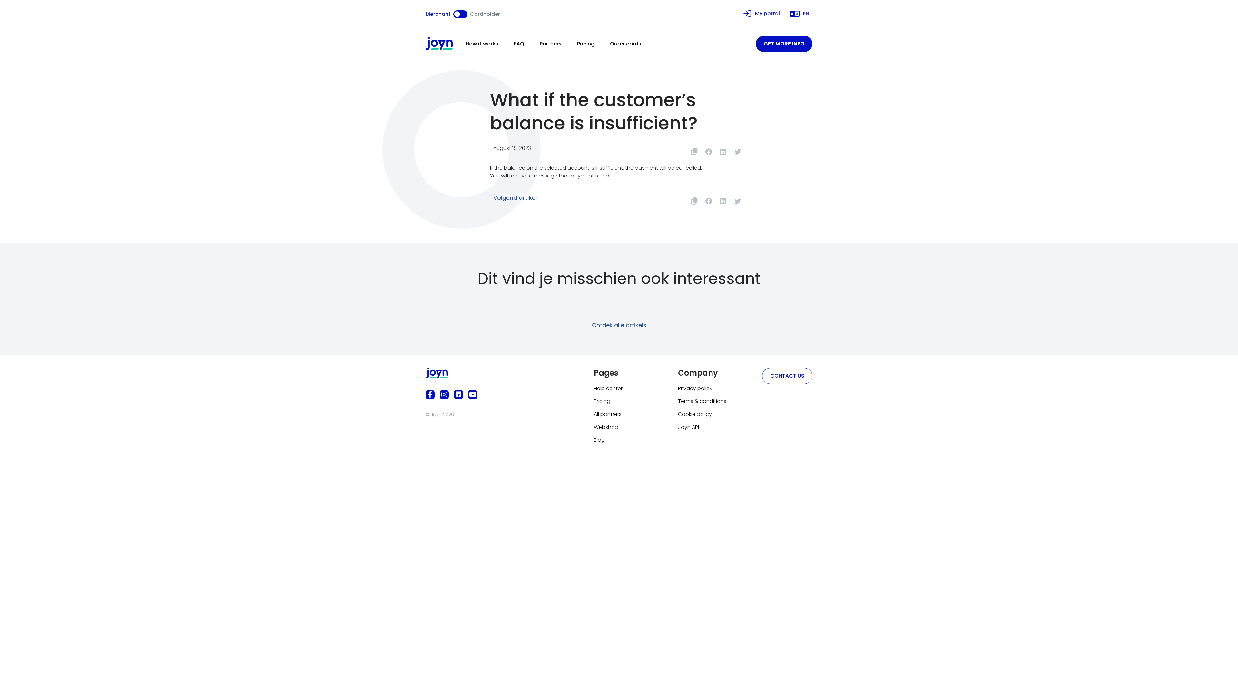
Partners (551, 43)
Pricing (585, 43)
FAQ (519, 43)
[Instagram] (444, 394)
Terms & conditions (702, 401)
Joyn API (688, 427)
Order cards (625, 43)
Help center (608, 388)
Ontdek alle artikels (619, 325)
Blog (599, 440)
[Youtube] (472, 394)
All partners (608, 414)
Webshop (606, 427)
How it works (482, 43)
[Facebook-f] (430, 394)
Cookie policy (695, 414)
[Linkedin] (458, 394)
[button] (708, 152)
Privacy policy (695, 388)
